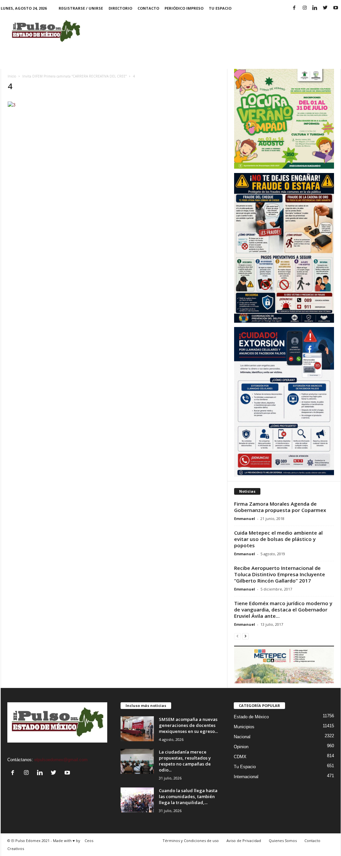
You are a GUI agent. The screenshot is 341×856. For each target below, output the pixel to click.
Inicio (12, 76)
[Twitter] (325, 8)
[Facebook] (294, 8)
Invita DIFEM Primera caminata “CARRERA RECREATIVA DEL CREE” (74, 76)
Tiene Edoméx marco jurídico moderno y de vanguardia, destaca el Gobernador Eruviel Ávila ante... (283, 609)
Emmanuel (244, 518)
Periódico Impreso (184, 8)
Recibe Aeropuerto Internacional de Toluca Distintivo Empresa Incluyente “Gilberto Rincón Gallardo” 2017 (279, 574)
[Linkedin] (315, 8)
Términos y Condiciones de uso (191, 840)
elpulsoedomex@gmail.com (61, 759)
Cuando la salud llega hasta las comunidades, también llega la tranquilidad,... (188, 796)
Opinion (241, 746)
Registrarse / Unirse (81, 8)
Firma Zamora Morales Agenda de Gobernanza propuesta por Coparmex (280, 506)
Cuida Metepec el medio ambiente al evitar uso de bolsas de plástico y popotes (278, 539)
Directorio (120, 8)
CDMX (240, 756)
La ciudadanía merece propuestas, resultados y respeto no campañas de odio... (185, 761)
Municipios (244, 726)
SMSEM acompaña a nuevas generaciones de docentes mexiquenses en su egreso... (188, 725)
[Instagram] (305, 8)
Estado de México (251, 716)
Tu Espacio (220, 8)
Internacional (246, 776)
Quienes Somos (283, 840)
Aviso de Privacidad (243, 840)
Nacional (242, 736)
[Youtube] (336, 8)
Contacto (148, 8)
